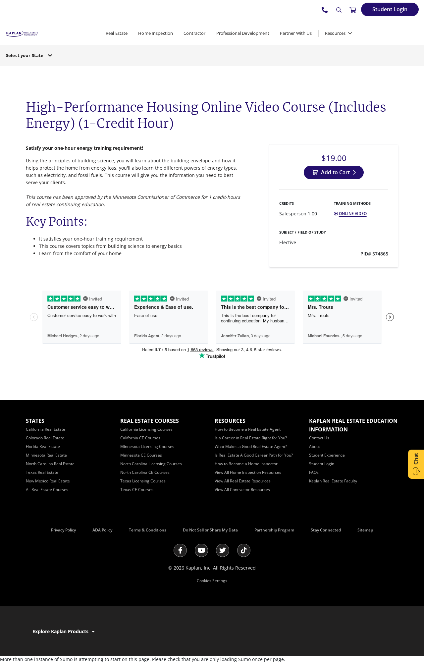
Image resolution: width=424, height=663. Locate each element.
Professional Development (242, 33)
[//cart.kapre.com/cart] (352, 9)
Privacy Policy (63, 530)
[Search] (339, 10)
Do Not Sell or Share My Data (210, 530)
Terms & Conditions (147, 530)
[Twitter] (222, 550)
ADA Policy (102, 530)
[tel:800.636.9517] (325, 9)
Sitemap (365, 530)
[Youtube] (201, 550)
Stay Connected (326, 530)
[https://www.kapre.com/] (22, 33)
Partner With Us (296, 33)
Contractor (194, 33)
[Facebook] (180, 550)
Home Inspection (155, 33)
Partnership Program (274, 530)
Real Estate (117, 33)
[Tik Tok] (243, 550)
